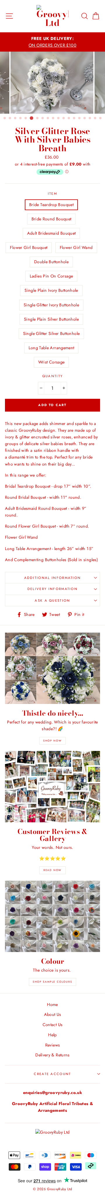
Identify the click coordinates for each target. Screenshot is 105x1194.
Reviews (52, 1045)
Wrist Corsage (51, 362)
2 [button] (10, 118)
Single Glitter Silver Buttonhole (51, 333)
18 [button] (95, 118)
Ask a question (52, 600)
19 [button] (100, 118)
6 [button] (31, 118)
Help (52, 1035)
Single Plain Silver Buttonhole (51, 319)
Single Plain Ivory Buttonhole (51, 290)
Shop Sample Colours (52, 982)
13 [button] (69, 118)
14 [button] (74, 118)
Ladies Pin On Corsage (51, 276)
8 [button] (42, 118)
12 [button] (63, 118)
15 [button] (79, 118)
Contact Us (53, 1025)
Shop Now (52, 740)
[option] (52, 42)
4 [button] (20, 118)
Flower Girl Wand (76, 247)
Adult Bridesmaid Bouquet (51, 233)
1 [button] (5, 118)
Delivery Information (52, 589)
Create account (52, 1074)
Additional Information (52, 577)
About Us (52, 1014)
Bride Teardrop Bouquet (51, 205)
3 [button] (15, 118)
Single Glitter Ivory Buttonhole (51, 305)
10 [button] (53, 118)
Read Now (52, 870)
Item (52, 193)
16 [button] (84, 118)
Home (52, 1004)
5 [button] (25, 118)
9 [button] (48, 118)
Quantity (52, 376)
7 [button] (37, 118)
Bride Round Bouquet (51, 219)
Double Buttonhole (51, 262)
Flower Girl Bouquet (28, 247)
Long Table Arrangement (51, 348)
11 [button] (58, 118)
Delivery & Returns (52, 1055)
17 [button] (90, 118)
